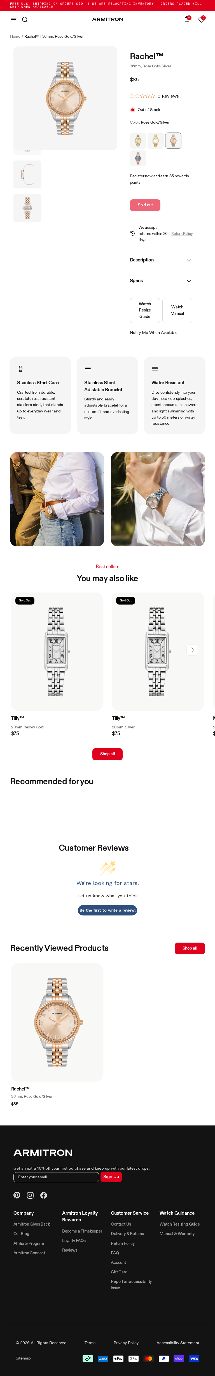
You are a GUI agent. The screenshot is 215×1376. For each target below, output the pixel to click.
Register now (141, 176)
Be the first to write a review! (108, 910)
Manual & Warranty (177, 1234)
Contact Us (121, 1224)
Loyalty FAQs (74, 1241)
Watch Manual (177, 310)
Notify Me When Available (153, 333)
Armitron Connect (29, 1253)
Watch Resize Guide (145, 310)
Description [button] (142, 260)
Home (15, 37)
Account (118, 1263)
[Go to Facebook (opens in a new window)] (43, 1196)
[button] (192, 650)
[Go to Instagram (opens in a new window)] (30, 1196)
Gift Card (119, 1272)
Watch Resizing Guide (180, 1224)
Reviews (70, 1250)
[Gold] (156, 141)
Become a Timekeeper (82, 1231)
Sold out (145, 205)
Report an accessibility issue (131, 1285)
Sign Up (111, 1177)
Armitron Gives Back (31, 1224)
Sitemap (23, 1358)
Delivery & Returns (127, 1234)
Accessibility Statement (177, 1343)
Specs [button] (136, 280)
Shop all (107, 754)
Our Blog (21, 1234)
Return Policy (181, 234)
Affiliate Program (28, 1244)
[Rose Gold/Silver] (173, 141)
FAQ (115, 1253)
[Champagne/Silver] (138, 141)
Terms (90, 1343)
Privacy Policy (126, 1343)
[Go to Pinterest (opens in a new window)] (16, 1196)
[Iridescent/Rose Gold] (138, 158)
